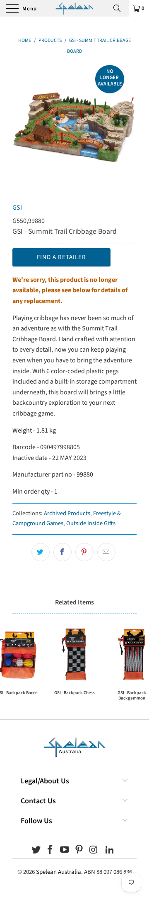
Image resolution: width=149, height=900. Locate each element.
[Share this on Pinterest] (84, 552)
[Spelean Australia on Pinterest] (79, 850)
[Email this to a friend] (106, 552)
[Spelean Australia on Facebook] (50, 850)
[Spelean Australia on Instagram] (93, 850)
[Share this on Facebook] (62, 552)
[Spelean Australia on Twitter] (36, 850)
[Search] (120, 8)
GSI (17, 207)
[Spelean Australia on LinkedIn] (110, 850)
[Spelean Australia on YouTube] (65, 850)
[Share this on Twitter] (40, 552)
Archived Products (67, 513)
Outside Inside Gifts (90, 523)
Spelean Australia (58, 872)
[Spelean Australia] (74, 8)
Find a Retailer (61, 257)
